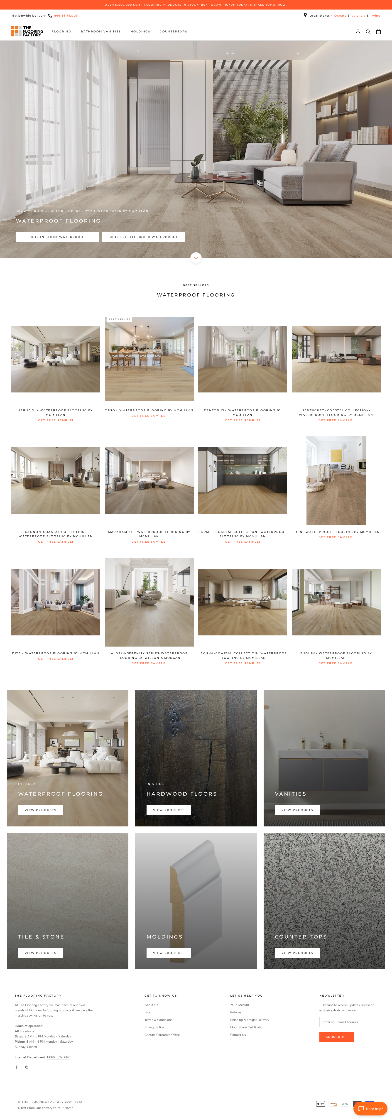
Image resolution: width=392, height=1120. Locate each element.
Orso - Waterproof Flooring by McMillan (149, 410)
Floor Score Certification (247, 1027)
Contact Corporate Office (162, 1035)
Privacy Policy (154, 1027)
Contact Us (238, 1035)
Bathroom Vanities (101, 31)
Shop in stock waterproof (57, 237)
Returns (235, 1012)
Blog (148, 1012)
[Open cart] (378, 31)
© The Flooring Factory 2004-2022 (50, 1101)
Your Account (239, 1005)
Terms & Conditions (158, 1020)
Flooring (61, 31)
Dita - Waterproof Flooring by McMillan (55, 653)
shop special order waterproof (144, 237)
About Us (151, 1005)
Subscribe (336, 1037)
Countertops (173, 31)
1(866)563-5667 (58, 1057)
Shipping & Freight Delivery (249, 1020)
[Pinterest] (26, 1067)
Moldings (140, 31)
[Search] (368, 31)
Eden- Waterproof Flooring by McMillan (336, 532)
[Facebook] (16, 1067)
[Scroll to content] (196, 258)
